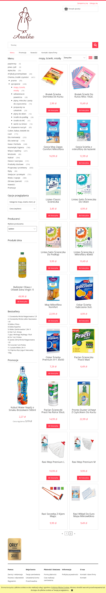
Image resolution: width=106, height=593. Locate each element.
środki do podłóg (21, 117)
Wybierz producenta (15, 224)
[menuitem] (12, 52)
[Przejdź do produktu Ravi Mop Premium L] (53, 446)
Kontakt (83, 578)
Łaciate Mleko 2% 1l (17, 347)
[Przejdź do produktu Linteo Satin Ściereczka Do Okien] (83, 183)
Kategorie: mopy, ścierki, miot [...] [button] (22, 202)
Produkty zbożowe (15, 164)
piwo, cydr (12, 67)
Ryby (10, 171)
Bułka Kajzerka (15, 327)
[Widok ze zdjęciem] (90, 57)
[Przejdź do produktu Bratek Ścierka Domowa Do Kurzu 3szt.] (53, 78)
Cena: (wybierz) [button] (15, 208)
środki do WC (19, 120)
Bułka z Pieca (14, 324)
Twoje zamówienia (33, 574)
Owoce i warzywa (15, 161)
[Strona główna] (24, 22)
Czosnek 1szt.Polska (18, 345)
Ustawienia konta (32, 578)
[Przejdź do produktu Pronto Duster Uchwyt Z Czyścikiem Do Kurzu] (83, 393)
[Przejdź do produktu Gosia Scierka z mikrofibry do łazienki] (83, 130)
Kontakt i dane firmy (88, 574)
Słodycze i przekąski (16, 174)
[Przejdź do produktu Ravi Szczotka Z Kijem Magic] (53, 498)
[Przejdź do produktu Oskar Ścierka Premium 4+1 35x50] (53, 341)
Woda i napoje (14, 178)
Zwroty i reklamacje (15, 574)
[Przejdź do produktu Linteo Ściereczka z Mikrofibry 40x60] (83, 235)
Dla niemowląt (14, 137)
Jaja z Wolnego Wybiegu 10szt (20, 334)
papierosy (12, 63)
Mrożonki (12, 154)
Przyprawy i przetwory (17, 167)
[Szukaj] (95, 45)
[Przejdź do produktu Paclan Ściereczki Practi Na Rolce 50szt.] (53, 393)
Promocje (12, 188)
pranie (14, 80)
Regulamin (12, 581)
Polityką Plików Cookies (60, 587)
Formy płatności (50, 574)
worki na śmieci (20, 124)
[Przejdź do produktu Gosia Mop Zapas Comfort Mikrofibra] (53, 130)
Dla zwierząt (13, 140)
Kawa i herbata (14, 144)
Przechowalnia (31, 581)
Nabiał (10, 157)
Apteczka (12, 70)
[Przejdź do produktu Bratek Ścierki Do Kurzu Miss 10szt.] (83, 78)
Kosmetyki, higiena (16, 147)
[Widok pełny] (96, 57)
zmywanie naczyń (18, 127)
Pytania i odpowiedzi (16, 578)
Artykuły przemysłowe (17, 74)
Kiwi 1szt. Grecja (15, 332)
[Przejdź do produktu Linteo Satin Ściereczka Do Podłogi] (53, 235)
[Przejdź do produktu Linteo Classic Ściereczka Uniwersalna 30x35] (53, 183)
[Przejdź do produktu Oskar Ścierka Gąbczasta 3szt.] (83, 288)
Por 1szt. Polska (15, 337)
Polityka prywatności (70, 574)
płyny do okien (20, 114)
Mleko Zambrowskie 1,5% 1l (20, 329)
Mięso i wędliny (14, 151)
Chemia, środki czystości (18, 77)
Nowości (11, 184)
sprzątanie (15, 84)
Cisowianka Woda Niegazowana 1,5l (23, 316)
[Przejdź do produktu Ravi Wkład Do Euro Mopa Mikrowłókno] (83, 498)
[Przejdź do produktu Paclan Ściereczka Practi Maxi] (83, 341)
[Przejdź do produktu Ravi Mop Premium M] (83, 446)
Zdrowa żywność (15, 181)
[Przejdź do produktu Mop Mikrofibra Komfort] (53, 288)
